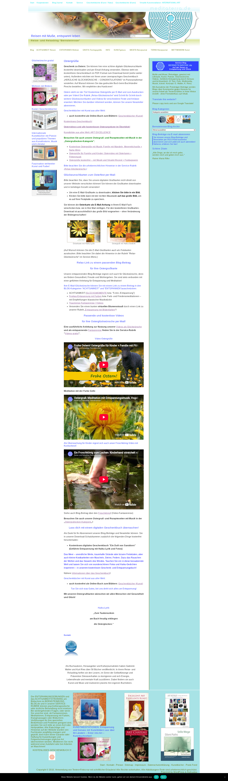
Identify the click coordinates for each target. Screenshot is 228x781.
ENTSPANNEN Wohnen (69, 50)
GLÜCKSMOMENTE (96, 293)
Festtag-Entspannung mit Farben (85, 296)
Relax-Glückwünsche (75, 169)
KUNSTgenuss (120, 50)
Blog (32, 50)
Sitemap (129, 765)
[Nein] (224, 777)
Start (102, 765)
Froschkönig (104, 513)
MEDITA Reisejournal (138, 50)
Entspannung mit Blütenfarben (100, 310)
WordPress (178, 772)
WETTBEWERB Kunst (180, 50)
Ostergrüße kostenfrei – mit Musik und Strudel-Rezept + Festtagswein (103, 160)
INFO (108, 50)
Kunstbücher (177, 765)
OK (156, 777)
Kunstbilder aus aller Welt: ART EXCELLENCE (87, 132)
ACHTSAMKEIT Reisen (46, 50)
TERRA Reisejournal (159, 50)
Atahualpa (192, 772)
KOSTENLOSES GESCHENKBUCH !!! (52, 750)
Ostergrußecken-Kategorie (78, 522)
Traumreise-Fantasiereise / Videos (86, 303)
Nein (163, 777)
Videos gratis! (72, 333)
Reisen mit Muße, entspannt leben (55, 36)
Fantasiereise (95, 330)
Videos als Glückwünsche (129, 327)
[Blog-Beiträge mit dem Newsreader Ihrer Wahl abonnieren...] (149, 30)
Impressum (140, 765)
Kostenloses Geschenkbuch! (78, 121)
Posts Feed (191, 765)
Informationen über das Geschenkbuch (91, 573)
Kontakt (110, 765)
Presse (119, 765)
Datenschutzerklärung (159, 765)
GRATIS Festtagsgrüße (92, 50)
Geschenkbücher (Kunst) (130, 116)
